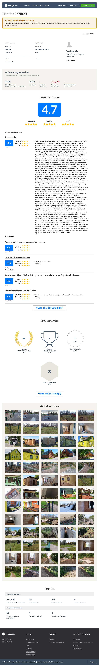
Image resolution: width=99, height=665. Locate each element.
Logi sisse (73, 5)
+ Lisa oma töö (88, 5)
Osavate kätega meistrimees (17, 257)
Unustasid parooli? (32, 642)
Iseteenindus (77, 648)
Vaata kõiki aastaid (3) (49, 393)
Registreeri (62, 5)
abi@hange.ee (7, 641)
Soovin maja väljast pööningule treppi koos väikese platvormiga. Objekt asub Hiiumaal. (42, 275)
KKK (27, 645)
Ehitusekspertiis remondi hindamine (20, 291)
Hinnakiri (29, 648)
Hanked (26, 5)
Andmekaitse (30, 655)
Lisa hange (53, 639)
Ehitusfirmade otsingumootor (83, 642)
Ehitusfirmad (37, 5)
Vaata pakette (70, 60)
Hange (11, 5)
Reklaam (76, 645)
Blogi (47, 5)
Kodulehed (76, 639)
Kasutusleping (30, 651)
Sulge (92, 662)
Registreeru (30, 639)
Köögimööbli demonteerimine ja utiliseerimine (25, 242)
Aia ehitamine (11, 137)
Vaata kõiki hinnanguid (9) (49, 307)
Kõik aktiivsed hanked (57, 642)
